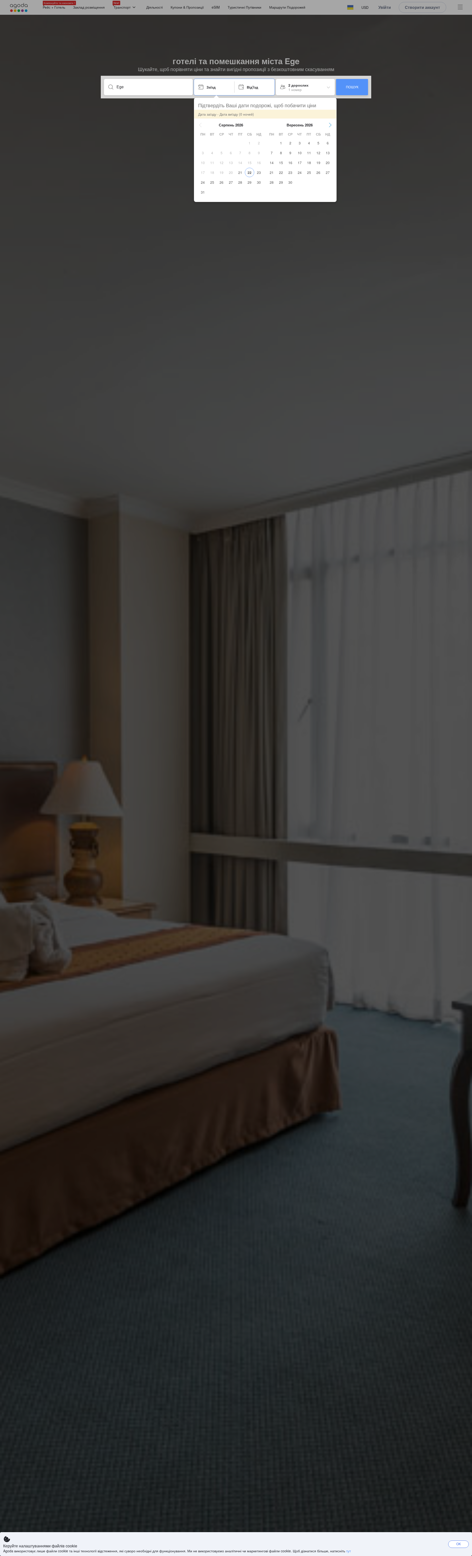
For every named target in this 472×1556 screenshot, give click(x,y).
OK (458, 1543)
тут (348, 1550)
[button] (200, 125)
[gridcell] (249, 143)
